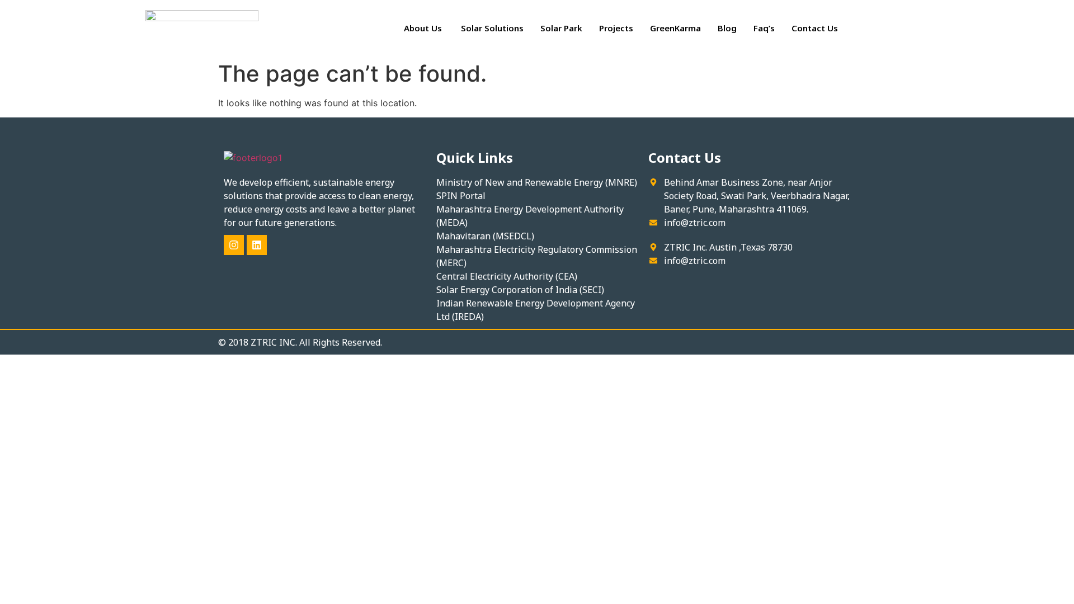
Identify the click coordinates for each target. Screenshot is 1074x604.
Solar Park (561, 28)
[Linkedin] (257, 245)
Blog (727, 28)
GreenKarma (675, 28)
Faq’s (764, 28)
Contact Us (815, 28)
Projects (616, 28)
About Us (424, 28)
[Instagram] (234, 245)
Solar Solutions (492, 28)
